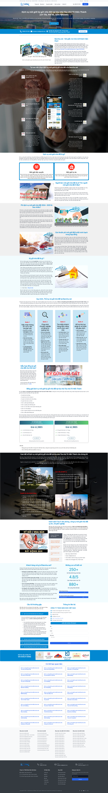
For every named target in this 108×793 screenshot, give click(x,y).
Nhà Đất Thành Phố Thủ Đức (60, 733)
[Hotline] (38, 764)
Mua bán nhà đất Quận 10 (60, 750)
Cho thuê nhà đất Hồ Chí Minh (42, 734)
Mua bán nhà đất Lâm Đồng (25, 741)
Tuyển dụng (46, 782)
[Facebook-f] (79, 790)
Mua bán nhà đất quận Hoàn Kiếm (79, 734)
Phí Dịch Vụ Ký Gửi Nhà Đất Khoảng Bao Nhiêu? (34, 639)
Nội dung (52, 635)
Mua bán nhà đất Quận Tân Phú (61, 756)
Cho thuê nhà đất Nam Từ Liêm (43, 750)
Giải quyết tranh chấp (62, 780)
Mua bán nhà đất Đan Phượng (78, 745)
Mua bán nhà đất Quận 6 (59, 743)
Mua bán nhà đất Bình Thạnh (60, 755)
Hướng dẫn (46, 780)
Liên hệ (45, 783)
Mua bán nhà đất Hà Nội (24, 733)
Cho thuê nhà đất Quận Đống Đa (43, 745)
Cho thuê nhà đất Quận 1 (42, 736)
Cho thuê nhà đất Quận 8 (42, 743)
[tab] (55, 535)
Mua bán (42, 4)
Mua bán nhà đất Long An (24, 743)
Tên (50, 626)
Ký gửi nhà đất (49, 4)
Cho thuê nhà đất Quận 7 (42, 741)
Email (58, 763)
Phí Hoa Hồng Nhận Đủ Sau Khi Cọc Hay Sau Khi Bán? (35, 646)
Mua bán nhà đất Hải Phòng (25, 746)
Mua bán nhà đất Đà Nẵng (24, 745)
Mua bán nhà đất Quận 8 (59, 746)
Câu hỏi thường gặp (61, 783)
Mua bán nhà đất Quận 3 (59, 738)
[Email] (55, 764)
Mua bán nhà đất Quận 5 (59, 741)
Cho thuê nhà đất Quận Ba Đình (43, 746)
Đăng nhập (86, 0)
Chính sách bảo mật (61, 772)
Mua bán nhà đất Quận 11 (60, 751)
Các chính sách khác (62, 782)
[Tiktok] (81, 790)
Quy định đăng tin (61, 776)
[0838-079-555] (73, 4)
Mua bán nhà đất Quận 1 (59, 734)
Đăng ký (81, 0)
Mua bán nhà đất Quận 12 (60, 753)
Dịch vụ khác (57, 4)
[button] (34, 613)
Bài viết (64, 4)
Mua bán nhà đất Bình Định (25, 751)
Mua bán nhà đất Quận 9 (59, 748)
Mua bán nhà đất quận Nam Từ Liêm (79, 738)
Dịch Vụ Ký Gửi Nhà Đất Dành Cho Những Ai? (33, 613)
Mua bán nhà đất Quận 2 (59, 736)
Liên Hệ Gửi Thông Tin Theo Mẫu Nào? (32, 643)
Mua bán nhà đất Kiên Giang (25, 750)
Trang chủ (37, 4)
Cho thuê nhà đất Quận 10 (42, 738)
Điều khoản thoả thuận (62, 778)
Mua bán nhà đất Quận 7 (59, 745)
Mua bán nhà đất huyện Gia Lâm (79, 743)
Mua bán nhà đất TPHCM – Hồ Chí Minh (27, 734)
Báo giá (45, 778)
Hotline (41, 763)
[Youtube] (83, 790)
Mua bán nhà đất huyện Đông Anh (79, 741)
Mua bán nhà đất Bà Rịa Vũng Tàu (26, 736)
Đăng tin (85, 4)
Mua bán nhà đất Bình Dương (25, 738)
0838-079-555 (77, 4)
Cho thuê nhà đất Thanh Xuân (42, 748)
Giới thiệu (45, 776)
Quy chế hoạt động (61, 774)
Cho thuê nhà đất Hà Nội (41, 733)
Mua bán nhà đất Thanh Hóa (25, 748)
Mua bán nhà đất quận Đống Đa (79, 733)
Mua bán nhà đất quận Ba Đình (78, 736)
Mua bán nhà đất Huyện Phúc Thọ (79, 746)
